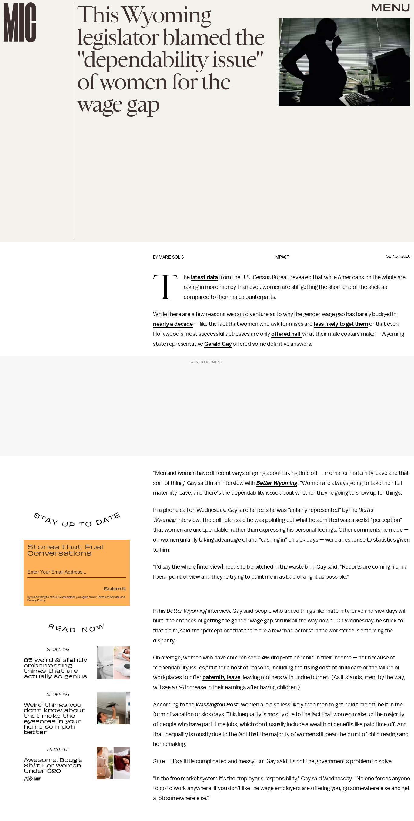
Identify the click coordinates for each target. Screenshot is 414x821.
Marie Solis (171, 257)
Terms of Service (108, 597)
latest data (204, 277)
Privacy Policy (36, 600)
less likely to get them (341, 324)
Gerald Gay (218, 344)
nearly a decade (173, 324)
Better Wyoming (276, 483)
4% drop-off (277, 658)
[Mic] (20, 22)
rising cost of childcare (333, 668)
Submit (115, 588)
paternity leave (221, 677)
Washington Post (217, 705)
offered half (286, 334)
